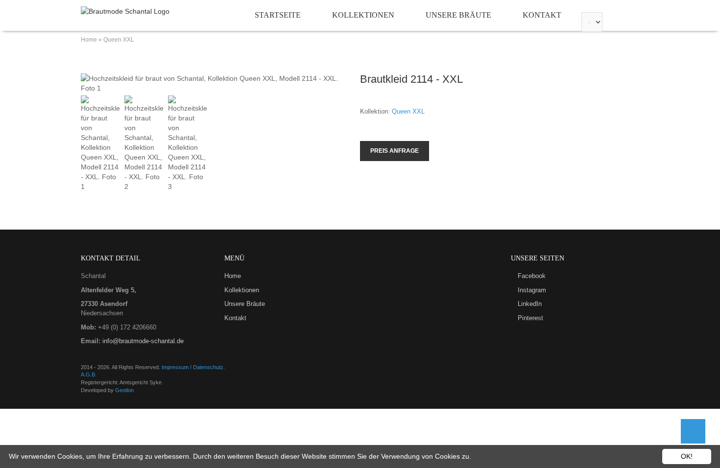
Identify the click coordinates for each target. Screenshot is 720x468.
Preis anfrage (394, 150)
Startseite (278, 15)
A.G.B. (88, 374)
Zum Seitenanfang (693, 431)
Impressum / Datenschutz (192, 367)
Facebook (532, 276)
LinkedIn (530, 303)
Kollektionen (363, 15)
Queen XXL (118, 39)
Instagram (532, 290)
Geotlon (124, 390)
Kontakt (542, 15)
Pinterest (530, 318)
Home (89, 39)
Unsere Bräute (458, 15)
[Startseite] (125, 11)
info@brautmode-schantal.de (142, 341)
